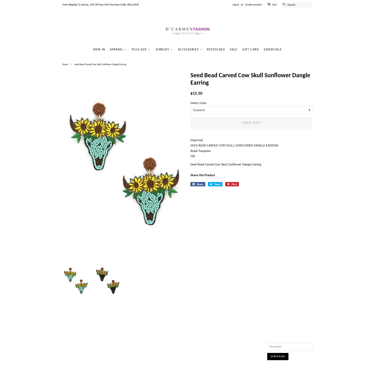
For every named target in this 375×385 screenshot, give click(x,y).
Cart (274, 4)
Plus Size (140, 49)
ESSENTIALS (273, 49)
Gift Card (250, 49)
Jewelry (162, 49)
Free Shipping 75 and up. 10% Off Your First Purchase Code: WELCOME (100, 4)
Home (65, 64)
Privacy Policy (121, 344)
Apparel (117, 49)
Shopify (232, 368)
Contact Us (120, 339)
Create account (253, 4)
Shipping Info (172, 334)
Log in (236, 4)
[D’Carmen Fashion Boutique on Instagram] (225, 335)
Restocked (216, 49)
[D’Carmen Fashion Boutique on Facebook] (218, 335)
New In (99, 49)
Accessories (189, 49)
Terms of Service (123, 349)
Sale (233, 49)
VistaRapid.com (214, 368)
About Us (119, 334)
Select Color (198, 103)
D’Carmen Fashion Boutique (175, 368)
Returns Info (171, 339)
